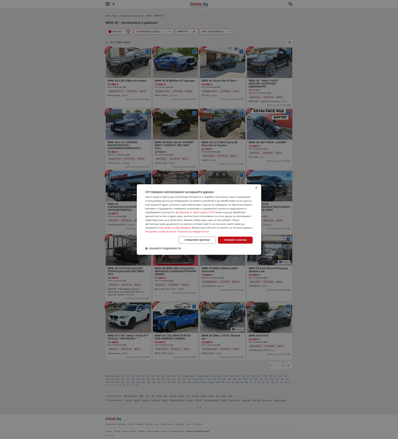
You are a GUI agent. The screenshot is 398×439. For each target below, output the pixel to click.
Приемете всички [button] (235, 239)
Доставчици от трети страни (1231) (195, 212)
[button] (163, 248)
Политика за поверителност (193, 231)
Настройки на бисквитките (160, 231)
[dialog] (199, 219)
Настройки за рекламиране (175, 227)
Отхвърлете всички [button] (197, 239)
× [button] (256, 188)
